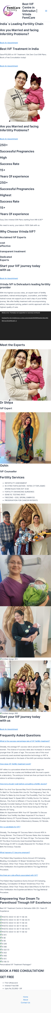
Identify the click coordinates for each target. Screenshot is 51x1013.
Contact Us (25, 1003)
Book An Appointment (9, 43)
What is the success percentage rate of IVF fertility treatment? (25, 741)
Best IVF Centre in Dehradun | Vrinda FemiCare (29, 10)
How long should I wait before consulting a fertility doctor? (23, 784)
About (25, 1000)
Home (25, 997)
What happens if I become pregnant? (15, 852)
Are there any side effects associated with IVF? (19, 875)
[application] (25, 325)
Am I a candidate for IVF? (10, 827)
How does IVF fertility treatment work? (15, 764)
